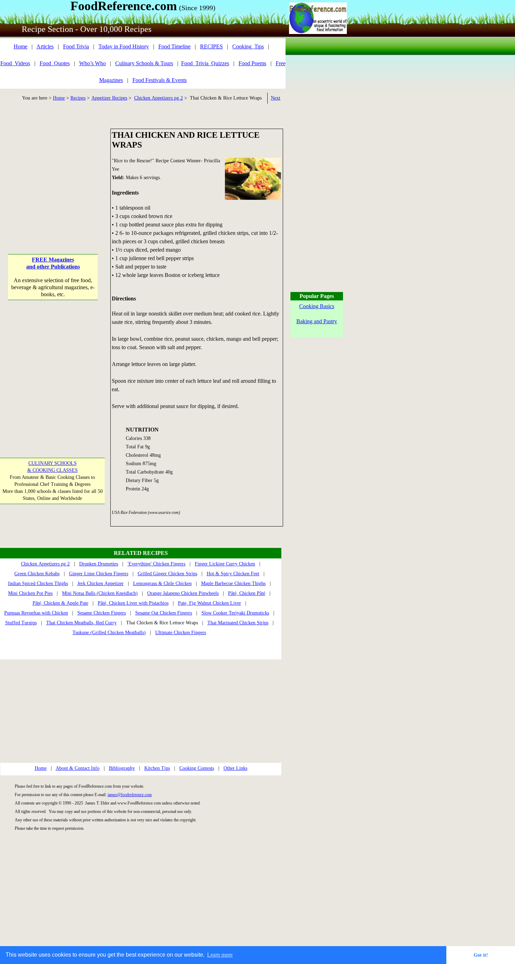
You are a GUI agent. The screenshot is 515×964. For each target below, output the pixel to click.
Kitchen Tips (157, 768)
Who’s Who (92, 63)
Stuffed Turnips (21, 622)
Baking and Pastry (316, 321)
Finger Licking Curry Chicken (225, 563)
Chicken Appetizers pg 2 (158, 98)
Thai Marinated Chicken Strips (237, 622)
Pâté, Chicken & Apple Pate (60, 603)
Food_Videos (15, 63)
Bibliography (122, 768)
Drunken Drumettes (98, 563)
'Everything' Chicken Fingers (156, 563)
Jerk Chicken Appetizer (100, 583)
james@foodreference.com (130, 794)
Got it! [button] (481, 955)
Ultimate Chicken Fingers (180, 632)
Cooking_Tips (248, 46)
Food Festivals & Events (159, 80)
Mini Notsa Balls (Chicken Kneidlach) (100, 593)
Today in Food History (123, 46)
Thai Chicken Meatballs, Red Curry (81, 622)
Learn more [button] (220, 955)
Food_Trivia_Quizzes (205, 63)
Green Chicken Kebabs (37, 573)
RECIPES (211, 46)
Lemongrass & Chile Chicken (162, 583)
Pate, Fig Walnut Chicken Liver (209, 603)
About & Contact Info (77, 768)
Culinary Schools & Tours (144, 63)
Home (20, 46)
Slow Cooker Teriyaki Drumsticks (235, 613)
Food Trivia (76, 46)
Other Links (235, 768)
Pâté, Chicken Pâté (246, 593)
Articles (45, 46)
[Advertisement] (53, 172)
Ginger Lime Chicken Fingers (98, 573)
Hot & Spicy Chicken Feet (233, 573)
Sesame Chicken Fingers (101, 613)
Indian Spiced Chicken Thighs (38, 583)
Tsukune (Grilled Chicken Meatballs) (109, 632)
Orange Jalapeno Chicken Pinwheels (183, 593)
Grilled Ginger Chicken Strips (167, 573)
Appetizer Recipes (109, 98)
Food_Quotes (55, 63)
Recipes (77, 98)
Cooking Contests (196, 768)
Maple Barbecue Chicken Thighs (233, 583)
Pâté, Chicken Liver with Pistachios (133, 603)
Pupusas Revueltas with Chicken (36, 613)
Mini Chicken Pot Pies (30, 593)
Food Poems (252, 63)
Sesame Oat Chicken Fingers (163, 613)
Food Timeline (174, 46)
